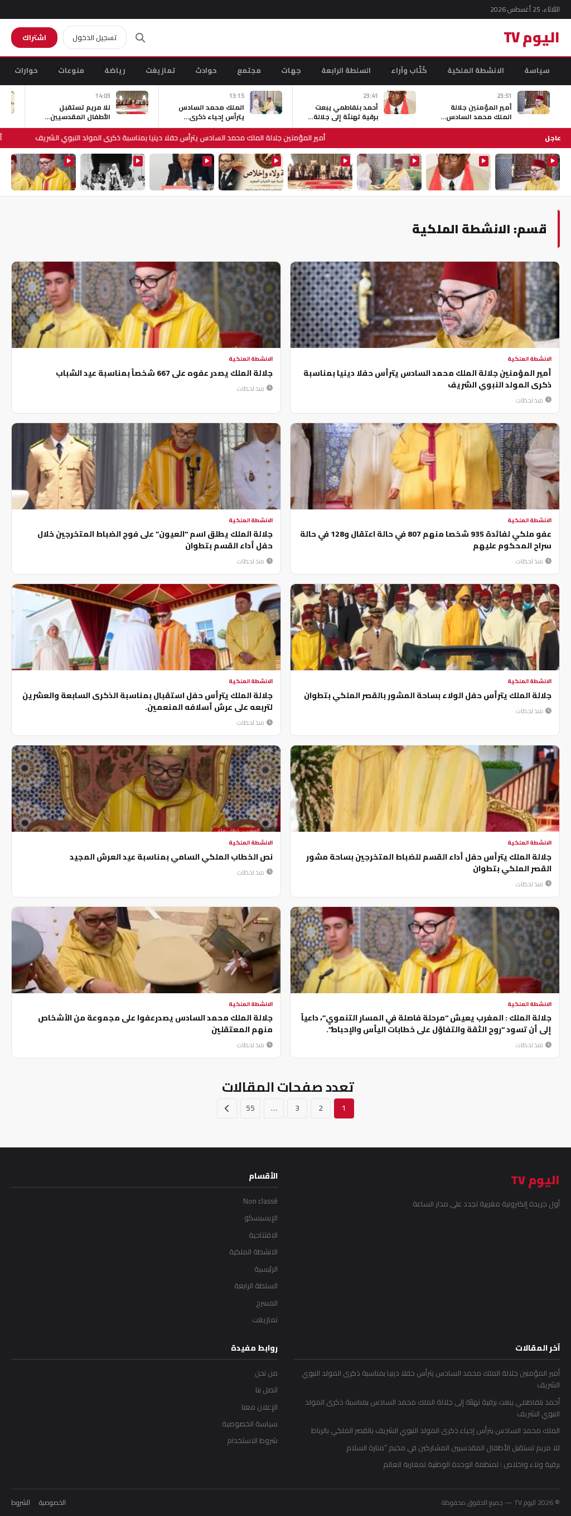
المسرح (267, 1303)
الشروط (20, 1502)
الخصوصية (52, 1502)
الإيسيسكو (261, 1218)
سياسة (537, 70)
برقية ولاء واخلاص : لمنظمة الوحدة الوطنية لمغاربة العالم (471, 1464)
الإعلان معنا (259, 1407)
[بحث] (140, 38)
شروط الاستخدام (252, 1440)
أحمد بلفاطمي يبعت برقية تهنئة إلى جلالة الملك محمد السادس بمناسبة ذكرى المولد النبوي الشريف (432, 1408)
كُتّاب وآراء (409, 70)
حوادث (206, 70)
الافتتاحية (263, 1235)
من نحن (266, 1373)
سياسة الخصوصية (250, 1424)
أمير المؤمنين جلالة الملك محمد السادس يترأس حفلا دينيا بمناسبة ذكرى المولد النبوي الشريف (187, 138)
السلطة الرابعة (346, 70)
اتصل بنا (266, 1390)
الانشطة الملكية (475, 70)
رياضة (114, 70)
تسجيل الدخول (94, 37)
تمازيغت (160, 70)
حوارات (26, 70)
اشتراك (34, 37)
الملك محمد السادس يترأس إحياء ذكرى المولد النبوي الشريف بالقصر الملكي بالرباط (435, 1430)
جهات (291, 70)
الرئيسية (266, 1269)
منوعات (71, 70)
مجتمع (249, 70)
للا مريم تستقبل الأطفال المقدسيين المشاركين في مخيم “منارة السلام (453, 1448)
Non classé (260, 1201)
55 (250, 1108)
